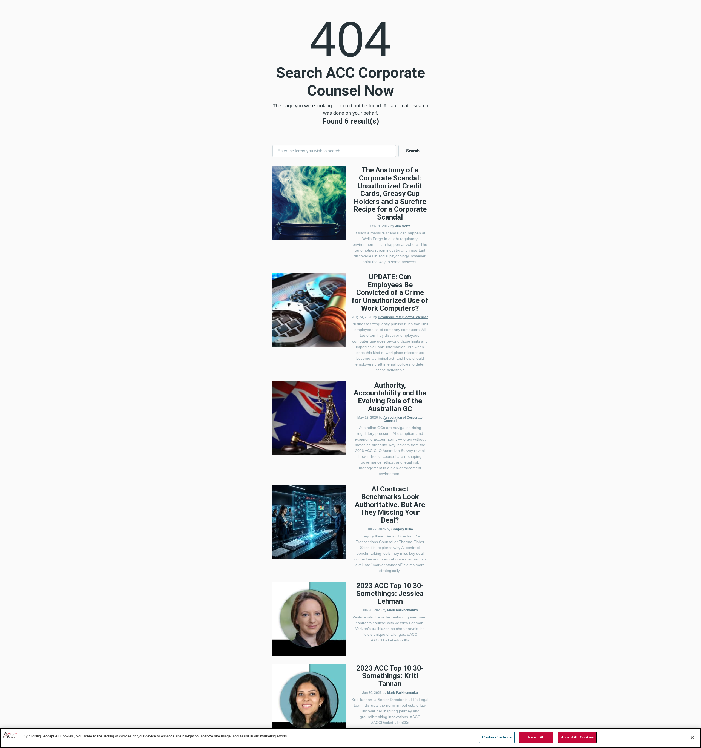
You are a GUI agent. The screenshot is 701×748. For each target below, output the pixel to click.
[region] (350, 738)
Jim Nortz (402, 226)
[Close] (692, 738)
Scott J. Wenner (415, 317)
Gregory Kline (402, 529)
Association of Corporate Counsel (403, 419)
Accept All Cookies (577, 737)
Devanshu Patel (390, 317)
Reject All (536, 737)
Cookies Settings (497, 737)
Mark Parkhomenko (402, 610)
